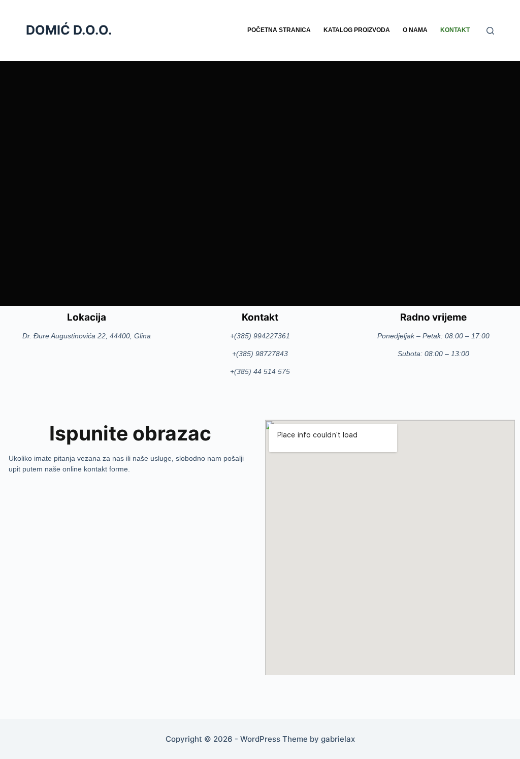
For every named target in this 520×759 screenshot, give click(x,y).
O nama (415, 30)
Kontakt (455, 30)
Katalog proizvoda (356, 30)
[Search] (490, 31)
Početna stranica (279, 30)
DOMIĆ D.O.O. (69, 30)
